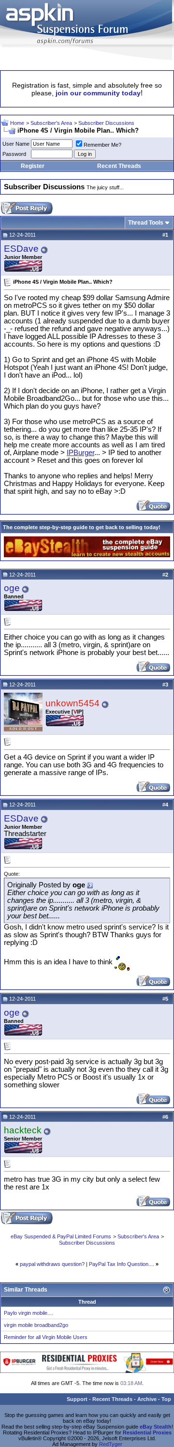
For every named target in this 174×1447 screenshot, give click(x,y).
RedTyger (110, 1444)
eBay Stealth (156, 1427)
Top (166, 1399)
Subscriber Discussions (106, 123)
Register (32, 166)
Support (77, 1399)
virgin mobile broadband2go (36, 1325)
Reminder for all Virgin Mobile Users (45, 1337)
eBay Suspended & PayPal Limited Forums (61, 1236)
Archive (147, 1399)
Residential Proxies (147, 1432)
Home (17, 123)
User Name (15, 144)
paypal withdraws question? (52, 1264)
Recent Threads (119, 166)
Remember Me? (102, 145)
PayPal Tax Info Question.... (121, 1264)
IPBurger (80, 453)
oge (12, 588)
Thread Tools (145, 222)
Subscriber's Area (51, 123)
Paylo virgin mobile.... (28, 1313)
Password (14, 154)
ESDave (21, 249)
